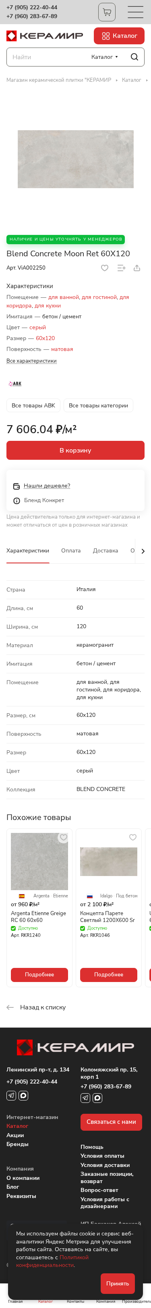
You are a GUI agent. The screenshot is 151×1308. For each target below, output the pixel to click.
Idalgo (106, 896)
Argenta (41, 896)
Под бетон (126, 896)
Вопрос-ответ (99, 1190)
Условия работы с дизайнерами (105, 1203)
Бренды (17, 1144)
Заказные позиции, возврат (107, 1177)
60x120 (45, 338)
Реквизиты (21, 1196)
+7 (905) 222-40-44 (31, 7)
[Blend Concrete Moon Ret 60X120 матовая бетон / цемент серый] (76, 159)
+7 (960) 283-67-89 (31, 16)
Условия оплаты (102, 1156)
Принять (117, 1283)
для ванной (63, 297)
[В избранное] (104, 268)
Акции (15, 1135)
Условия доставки (105, 1165)
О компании (22, 1178)
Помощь (92, 1147)
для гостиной (99, 297)
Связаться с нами (111, 1122)
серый (37, 327)
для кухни (48, 305)
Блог (12, 1187)
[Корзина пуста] (107, 12)
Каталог (17, 1126)
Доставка (105, 550)
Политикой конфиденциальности (52, 1261)
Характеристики (27, 550)
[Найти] (134, 57)
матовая (62, 349)
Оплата (71, 550)
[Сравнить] (121, 268)
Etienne (60, 896)
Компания (20, 1169)
